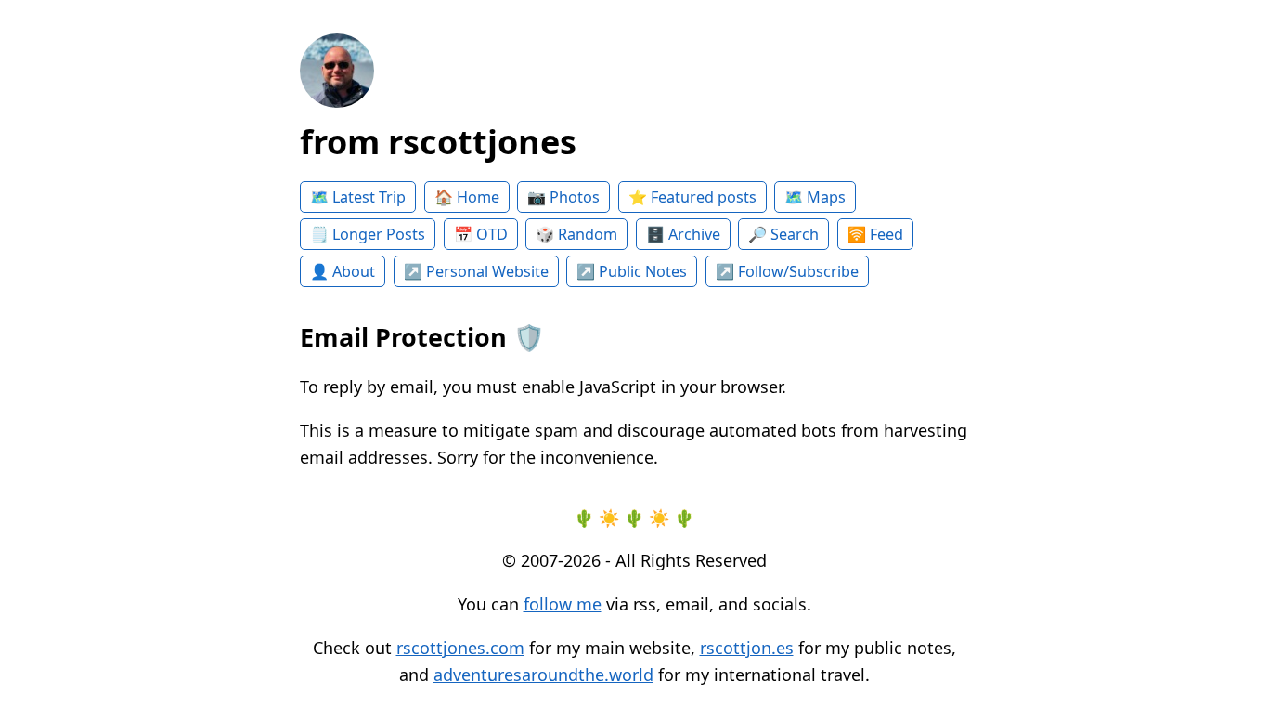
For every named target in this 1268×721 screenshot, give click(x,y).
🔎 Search (783, 234)
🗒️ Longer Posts (367, 234)
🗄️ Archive (683, 234)
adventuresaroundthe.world (543, 674)
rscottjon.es (747, 647)
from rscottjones (438, 141)
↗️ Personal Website (476, 271)
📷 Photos (563, 197)
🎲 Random (576, 234)
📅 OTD (481, 234)
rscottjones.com (460, 647)
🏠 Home (466, 197)
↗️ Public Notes (631, 271)
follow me (563, 604)
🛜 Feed (875, 234)
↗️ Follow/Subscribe (787, 271)
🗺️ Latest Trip (358, 197)
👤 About (342, 271)
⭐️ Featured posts (692, 197)
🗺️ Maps (815, 197)
